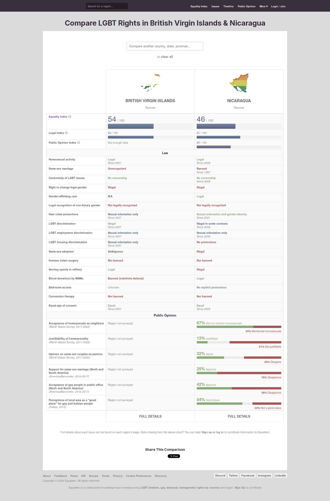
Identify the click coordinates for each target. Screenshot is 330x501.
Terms (106, 476)
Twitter (233, 475)
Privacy (118, 476)
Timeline (228, 6)
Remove (150, 107)
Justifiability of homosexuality (68, 338)
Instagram (264, 475)
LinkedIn (280, 475)
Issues (215, 6)
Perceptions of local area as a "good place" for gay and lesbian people (72, 401)
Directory (161, 476)
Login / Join (278, 6)
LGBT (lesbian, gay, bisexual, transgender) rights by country (179, 487)
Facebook (247, 475)
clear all (167, 56)
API (83, 476)
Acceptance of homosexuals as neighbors (76, 323)
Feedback (60, 476)
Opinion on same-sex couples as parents (75, 354)
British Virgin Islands (150, 100)
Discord (220, 475)
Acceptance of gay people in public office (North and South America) (76, 386)
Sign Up (240, 487)
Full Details (150, 416)
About (47, 476)
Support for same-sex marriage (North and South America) (76, 371)
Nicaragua (239, 100)
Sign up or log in (213, 432)
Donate (93, 476)
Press (74, 476)
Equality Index (199, 6)
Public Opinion (247, 6)
